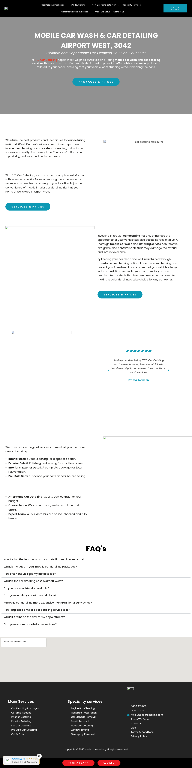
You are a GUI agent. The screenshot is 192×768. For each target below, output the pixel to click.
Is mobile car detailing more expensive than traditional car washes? (48, 602)
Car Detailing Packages (52, 4)
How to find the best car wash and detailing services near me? (44, 559)
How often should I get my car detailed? (30, 574)
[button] (108, 370)
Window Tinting (78, 4)
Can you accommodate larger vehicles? (30, 624)
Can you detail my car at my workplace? (30, 595)
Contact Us (118, 11)
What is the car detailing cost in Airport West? (33, 581)
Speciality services (132, 4)
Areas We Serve (102, 11)
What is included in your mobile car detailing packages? (40, 566)
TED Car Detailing (46, 60)
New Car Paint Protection (104, 4)
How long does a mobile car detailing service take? (37, 610)
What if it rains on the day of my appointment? (34, 617)
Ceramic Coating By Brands (74, 11)
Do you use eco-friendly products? (26, 588)
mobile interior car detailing (45, 187)
